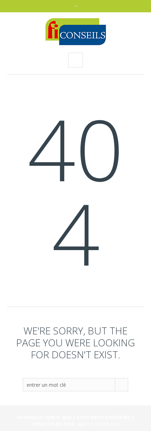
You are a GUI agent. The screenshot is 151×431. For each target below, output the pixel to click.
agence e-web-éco (98, 423)
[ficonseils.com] (75, 32)
